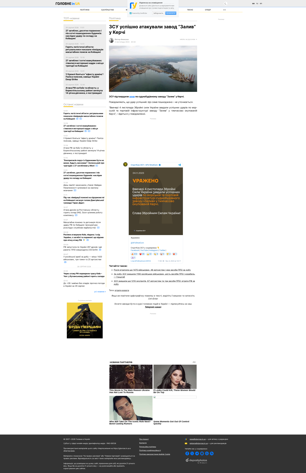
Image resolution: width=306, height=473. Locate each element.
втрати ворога (122, 290)
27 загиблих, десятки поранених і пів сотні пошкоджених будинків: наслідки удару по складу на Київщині (82, 174)
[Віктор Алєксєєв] (111, 42)
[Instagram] (202, 453)
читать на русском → (188, 39)
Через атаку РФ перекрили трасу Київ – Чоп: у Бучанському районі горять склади (83, 273)
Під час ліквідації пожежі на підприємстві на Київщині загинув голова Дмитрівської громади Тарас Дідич (83, 199)
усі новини (99, 291)
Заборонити (158, 13)
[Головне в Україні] (68, 4)
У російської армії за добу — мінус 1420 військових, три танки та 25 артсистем (82, 257)
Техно (190, 9)
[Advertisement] (153, 140)
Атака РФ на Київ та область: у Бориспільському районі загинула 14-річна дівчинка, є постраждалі (83, 149)
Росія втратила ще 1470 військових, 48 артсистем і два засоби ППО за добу (152, 270)
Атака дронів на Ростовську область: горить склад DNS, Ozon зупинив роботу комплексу (82, 211)
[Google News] (207, 453)
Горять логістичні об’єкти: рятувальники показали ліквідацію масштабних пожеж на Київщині (83, 115)
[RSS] (212, 453)
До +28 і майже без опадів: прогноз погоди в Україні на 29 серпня (84, 283)
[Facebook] (187, 453)
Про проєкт (144, 439)
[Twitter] (192, 453)
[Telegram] (197, 453)
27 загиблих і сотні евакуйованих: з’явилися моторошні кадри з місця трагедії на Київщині (80, 127)
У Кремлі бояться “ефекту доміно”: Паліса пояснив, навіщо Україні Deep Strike (83, 138)
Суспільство (107, 9)
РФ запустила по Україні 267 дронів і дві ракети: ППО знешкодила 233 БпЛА (82, 247)
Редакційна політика (147, 447)
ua (253, 3)
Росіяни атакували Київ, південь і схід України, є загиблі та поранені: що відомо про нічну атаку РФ (83, 236)
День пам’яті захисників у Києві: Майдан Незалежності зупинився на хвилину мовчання (82, 187)
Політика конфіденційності (150, 450)
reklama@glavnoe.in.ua (199, 443)
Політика (84, 9)
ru (257, 3)
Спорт (208, 9)
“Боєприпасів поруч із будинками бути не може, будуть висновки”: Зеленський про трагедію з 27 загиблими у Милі (83, 162)
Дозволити (170, 13)
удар (132, 96)
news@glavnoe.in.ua (198, 439)
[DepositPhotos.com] (196, 461)
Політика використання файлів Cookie (154, 454)
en (261, 3)
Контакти (143, 443)
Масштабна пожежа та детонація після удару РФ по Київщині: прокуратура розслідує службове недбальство (82, 224)
